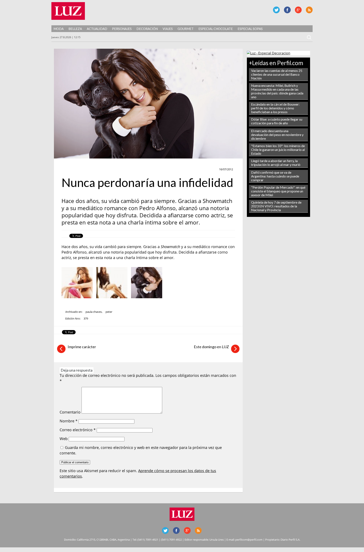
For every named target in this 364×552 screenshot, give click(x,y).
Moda (59, 29)
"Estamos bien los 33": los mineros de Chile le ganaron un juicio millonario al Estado (278, 149)
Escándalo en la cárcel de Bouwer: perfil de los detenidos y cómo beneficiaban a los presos (275, 108)
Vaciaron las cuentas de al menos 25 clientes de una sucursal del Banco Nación (276, 74)
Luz (68, 11)
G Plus (298, 10)
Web (64, 438)
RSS (309, 10)
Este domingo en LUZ (211, 346)
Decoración (147, 29)
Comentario (70, 412)
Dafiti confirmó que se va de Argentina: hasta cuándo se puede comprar (275, 176)
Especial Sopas (250, 29)
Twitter (276, 10)
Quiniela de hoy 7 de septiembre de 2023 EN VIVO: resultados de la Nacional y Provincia (276, 206)
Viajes (168, 29)
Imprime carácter (82, 346)
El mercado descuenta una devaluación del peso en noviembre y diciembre (277, 134)
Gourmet (186, 29)
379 (86, 318)
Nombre (69, 420)
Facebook (287, 10)
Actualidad (97, 29)
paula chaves (94, 312)
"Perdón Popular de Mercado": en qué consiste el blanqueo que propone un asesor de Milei (278, 191)
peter (109, 312)
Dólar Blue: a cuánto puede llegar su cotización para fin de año (276, 121)
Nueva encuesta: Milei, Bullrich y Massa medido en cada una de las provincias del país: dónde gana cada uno (277, 91)
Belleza (75, 29)
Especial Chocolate (215, 29)
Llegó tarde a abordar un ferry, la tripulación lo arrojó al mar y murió (275, 163)
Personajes (122, 29)
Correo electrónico (78, 429)
